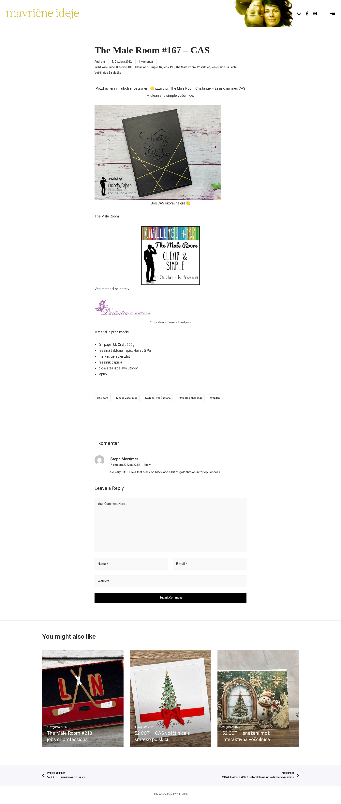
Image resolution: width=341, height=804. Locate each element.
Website (103, 581)
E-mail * (181, 564)
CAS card (102, 397)
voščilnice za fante (224, 67)
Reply (147, 464)
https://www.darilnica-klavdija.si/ (171, 322)
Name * (103, 564)
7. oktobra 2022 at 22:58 (125, 464)
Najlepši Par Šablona (157, 397)
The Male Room (186, 67)
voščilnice (203, 67)
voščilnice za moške (108, 72)
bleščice (121, 67)
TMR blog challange (190, 397)
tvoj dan (215, 397)
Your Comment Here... (112, 504)
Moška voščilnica (126, 397)
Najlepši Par (166, 67)
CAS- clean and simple (143, 67)
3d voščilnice (106, 67)
